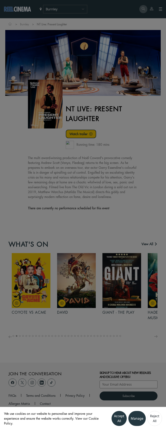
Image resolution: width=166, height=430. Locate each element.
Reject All (154, 418)
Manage (137, 418)
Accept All (119, 418)
